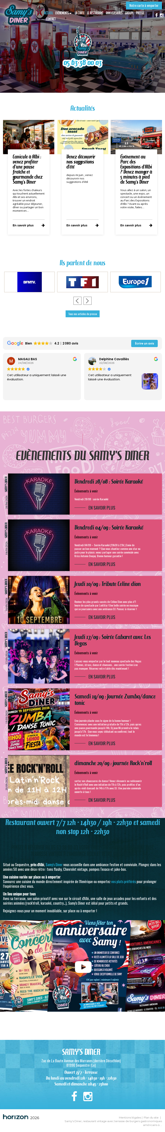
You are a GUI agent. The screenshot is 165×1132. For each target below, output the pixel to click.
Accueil (48, 13)
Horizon (15, 1116)
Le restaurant (95, 13)
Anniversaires (114, 13)
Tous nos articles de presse (82, 314)
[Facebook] (156, 15)
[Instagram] (161, 15)
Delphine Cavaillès (33, 359)
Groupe (129, 13)
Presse (140, 13)
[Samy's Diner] (18, 15)
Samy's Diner (54, 864)
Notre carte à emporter (144, 5)
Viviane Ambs (110, 359)
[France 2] (135, 282)
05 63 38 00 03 (83, 62)
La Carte (80, 13)
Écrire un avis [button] (144, 343)
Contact (51, 19)
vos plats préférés (123, 881)
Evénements (62, 13)
